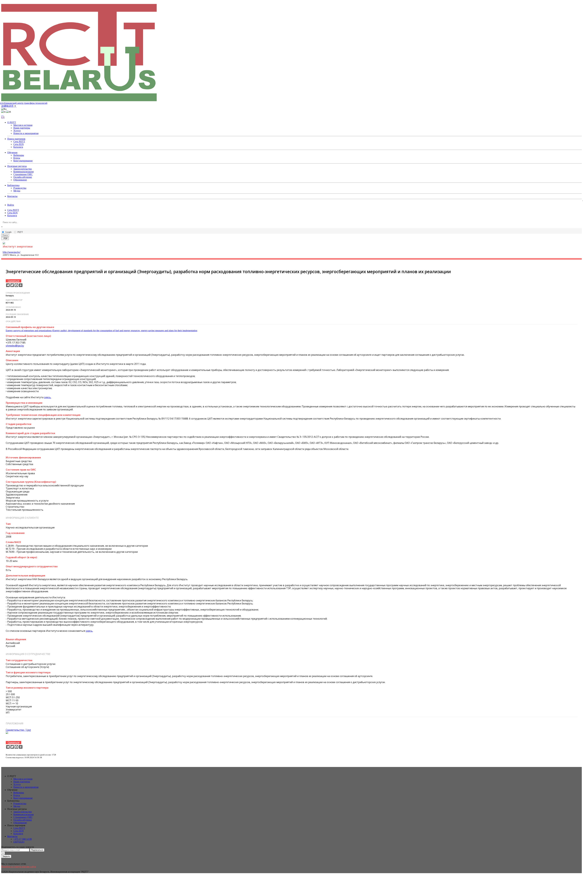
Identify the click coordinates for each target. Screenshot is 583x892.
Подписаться (37, 850)
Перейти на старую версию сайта (18, 866)
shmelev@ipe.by (15, 345)
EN (3, 117)
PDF (5, 238)
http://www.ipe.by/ (11, 252)
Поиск (5, 235)
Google (8, 232)
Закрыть (6, 856)
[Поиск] (2, 114)
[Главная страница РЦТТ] (291, 53)
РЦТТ (20, 232)
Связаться (13, 280)
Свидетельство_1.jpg (18, 730)
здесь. (47, 397)
